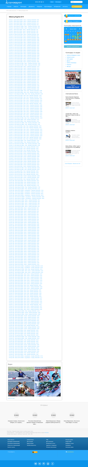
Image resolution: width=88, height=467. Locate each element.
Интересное (57, 6)
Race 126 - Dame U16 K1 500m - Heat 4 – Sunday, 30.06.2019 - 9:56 (24, 222)
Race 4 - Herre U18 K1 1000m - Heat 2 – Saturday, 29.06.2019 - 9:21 (24, 24)
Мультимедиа (48, 6)
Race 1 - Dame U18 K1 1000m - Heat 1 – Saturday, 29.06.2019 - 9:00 (24, 19)
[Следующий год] (80, 29)
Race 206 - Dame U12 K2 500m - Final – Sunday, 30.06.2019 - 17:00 (24, 352)
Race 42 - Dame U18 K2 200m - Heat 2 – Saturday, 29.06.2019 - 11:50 (24, 85)
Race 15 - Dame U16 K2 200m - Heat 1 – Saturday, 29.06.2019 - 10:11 (24, 42)
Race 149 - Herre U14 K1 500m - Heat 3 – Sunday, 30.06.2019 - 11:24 (24, 259)
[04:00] (47, 388)
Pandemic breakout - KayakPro (71, 131)
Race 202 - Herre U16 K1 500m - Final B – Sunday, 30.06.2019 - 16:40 (24, 346)
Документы (32, 6)
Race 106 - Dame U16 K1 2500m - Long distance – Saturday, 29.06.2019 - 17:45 (26, 190)
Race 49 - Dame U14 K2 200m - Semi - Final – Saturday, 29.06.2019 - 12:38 (25, 97)
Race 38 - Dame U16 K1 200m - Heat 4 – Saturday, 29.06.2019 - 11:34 (24, 79)
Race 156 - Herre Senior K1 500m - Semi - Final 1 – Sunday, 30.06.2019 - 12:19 (26, 270)
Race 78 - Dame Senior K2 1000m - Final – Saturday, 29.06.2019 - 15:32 (25, 143)
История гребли (69, 439)
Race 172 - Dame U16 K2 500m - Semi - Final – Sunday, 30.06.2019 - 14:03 (25, 296)
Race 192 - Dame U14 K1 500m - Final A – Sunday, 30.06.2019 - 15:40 (24, 328)
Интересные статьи (50, 443)
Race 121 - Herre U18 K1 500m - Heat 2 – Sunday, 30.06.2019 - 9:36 (24, 214)
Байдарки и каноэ (70, 443)
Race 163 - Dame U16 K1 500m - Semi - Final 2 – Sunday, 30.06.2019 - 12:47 (26, 282)
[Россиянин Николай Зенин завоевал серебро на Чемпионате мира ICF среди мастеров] (35, 415)
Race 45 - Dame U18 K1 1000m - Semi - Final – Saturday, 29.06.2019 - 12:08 (26, 90)
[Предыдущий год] (64, 29)
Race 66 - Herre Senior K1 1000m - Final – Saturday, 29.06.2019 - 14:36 (25, 124)
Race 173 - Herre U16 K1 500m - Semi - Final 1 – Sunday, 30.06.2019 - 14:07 (26, 298)
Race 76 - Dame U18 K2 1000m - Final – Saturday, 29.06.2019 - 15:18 (24, 140)
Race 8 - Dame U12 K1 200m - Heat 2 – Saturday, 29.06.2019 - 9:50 (24, 31)
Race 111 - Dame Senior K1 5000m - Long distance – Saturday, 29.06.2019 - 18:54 (27, 198)
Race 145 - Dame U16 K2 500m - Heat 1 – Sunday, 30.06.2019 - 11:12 (24, 253)
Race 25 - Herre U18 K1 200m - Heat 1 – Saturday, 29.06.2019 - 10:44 (24, 58)
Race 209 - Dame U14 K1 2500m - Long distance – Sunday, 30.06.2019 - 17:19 (26, 357)
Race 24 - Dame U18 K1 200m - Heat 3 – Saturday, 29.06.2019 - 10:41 (24, 56)
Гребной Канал (30, 439)
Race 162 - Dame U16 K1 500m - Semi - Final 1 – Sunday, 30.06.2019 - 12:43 (26, 280)
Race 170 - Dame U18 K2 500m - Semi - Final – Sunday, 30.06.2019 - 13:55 (25, 293)
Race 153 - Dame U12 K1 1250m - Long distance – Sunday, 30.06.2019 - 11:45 (26, 265)
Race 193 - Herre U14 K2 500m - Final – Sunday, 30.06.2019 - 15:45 (24, 330)
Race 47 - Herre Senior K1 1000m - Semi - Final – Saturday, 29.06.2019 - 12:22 (26, 93)
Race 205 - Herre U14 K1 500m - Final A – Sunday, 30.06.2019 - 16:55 (24, 351)
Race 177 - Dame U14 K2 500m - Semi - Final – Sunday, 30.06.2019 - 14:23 (25, 304)
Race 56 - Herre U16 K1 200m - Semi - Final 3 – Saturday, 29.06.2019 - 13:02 (26, 108)
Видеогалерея (30, 443)
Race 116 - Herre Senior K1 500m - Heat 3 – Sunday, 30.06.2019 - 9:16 (24, 206)
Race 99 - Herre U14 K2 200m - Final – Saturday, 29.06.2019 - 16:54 (24, 179)
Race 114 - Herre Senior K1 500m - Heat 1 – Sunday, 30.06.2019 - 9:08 (24, 203)
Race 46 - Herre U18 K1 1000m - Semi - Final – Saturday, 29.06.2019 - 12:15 (26, 92)
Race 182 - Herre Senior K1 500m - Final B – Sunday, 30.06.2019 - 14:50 (25, 312)
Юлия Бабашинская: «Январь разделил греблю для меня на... (53, 421)
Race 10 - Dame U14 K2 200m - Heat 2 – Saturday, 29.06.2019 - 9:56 (24, 34)
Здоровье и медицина (51, 445)
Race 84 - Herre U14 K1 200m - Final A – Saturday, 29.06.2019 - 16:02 (24, 153)
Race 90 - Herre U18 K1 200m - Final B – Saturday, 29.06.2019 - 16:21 (24, 163)
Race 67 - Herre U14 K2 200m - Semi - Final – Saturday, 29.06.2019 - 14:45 (25, 126)
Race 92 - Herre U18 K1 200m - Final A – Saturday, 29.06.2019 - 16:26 (24, 166)
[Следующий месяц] (79, 29)
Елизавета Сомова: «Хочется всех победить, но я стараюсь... (16, 421)
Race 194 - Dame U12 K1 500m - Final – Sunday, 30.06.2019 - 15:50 (24, 331)
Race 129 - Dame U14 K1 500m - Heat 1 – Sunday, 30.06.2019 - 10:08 (24, 227)
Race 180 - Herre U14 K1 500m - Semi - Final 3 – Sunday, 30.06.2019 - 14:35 (26, 309)
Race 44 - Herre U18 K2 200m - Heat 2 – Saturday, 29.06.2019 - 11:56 (24, 89)
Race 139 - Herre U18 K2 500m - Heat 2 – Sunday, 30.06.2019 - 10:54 (24, 243)
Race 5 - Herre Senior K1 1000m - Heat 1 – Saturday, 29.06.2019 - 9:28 (25, 26)
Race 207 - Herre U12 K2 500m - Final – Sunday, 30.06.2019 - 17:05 (24, 354)
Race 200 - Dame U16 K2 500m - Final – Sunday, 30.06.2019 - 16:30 (24, 343)
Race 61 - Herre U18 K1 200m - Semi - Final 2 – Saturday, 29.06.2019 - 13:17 (26, 116)
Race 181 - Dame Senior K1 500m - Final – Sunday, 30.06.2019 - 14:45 (24, 310)
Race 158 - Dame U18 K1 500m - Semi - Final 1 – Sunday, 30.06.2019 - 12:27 (26, 273)
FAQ (47, 439)
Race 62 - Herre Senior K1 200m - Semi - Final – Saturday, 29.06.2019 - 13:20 (26, 117)
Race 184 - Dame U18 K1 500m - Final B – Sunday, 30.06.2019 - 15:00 (24, 315)
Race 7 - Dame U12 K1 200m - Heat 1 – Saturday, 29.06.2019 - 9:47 (24, 29)
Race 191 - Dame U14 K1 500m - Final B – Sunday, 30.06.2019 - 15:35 (24, 327)
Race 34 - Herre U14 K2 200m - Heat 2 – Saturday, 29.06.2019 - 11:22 (24, 72)
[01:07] (21, 374)
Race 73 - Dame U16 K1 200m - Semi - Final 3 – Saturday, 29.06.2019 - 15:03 (26, 135)
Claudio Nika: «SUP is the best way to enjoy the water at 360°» (73, 115)
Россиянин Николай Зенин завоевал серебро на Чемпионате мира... (35, 422)
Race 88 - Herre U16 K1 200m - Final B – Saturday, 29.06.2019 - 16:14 (24, 159)
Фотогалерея (30, 441)
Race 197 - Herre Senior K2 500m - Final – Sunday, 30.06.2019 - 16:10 (24, 338)
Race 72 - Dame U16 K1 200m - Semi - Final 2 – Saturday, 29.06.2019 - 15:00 (26, 134)
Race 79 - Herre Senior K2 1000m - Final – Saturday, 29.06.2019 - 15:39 (25, 145)
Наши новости (11, 439)
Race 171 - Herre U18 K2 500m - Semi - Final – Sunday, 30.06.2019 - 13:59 (25, 294)
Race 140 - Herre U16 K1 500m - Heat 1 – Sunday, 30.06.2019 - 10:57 (24, 245)
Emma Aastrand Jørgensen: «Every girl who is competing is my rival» (72, 98)
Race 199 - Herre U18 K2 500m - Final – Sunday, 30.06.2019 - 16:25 (24, 341)
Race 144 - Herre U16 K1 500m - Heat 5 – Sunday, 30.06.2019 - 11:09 (24, 251)
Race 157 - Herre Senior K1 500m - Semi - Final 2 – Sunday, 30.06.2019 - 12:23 (26, 272)
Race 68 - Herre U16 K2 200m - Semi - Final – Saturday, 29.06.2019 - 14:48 (25, 127)
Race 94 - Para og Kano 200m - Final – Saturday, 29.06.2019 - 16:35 (24, 171)
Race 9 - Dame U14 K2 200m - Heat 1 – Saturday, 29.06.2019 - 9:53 (24, 32)
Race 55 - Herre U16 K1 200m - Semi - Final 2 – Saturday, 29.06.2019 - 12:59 (26, 106)
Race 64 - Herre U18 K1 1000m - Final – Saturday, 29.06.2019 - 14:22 (24, 121)
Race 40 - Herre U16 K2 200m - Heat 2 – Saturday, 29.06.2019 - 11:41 (24, 82)
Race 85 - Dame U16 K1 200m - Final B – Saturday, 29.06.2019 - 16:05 (24, 154)
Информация (77, 6)
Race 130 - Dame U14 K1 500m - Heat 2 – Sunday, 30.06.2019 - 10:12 (24, 228)
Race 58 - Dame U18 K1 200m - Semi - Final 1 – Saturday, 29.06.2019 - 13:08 (26, 111)
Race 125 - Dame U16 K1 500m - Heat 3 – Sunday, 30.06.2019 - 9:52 (24, 220)
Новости (16, 6)
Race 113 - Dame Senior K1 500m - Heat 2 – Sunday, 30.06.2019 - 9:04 (25, 201)
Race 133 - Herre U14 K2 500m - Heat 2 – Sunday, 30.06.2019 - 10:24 (24, 233)
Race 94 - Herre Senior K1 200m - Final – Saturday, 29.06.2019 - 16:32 (24, 169)
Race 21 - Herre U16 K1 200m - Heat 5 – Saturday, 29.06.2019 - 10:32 (24, 52)
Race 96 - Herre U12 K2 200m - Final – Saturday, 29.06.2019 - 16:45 (24, 174)
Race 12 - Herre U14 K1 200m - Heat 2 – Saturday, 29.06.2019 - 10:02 (24, 37)
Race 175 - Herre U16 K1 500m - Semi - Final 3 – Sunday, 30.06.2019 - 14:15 (26, 301)
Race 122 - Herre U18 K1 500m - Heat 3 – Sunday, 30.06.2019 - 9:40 (24, 216)
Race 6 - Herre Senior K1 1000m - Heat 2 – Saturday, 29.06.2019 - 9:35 (25, 27)
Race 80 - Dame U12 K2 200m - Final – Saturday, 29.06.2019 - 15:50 (24, 146)
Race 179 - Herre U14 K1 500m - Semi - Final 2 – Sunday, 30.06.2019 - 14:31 (26, 307)
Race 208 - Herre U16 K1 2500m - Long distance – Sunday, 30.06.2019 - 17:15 (26, 355)
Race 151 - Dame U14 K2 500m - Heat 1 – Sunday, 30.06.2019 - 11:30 (24, 262)
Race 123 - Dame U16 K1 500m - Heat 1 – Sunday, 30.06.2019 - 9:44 (24, 217)
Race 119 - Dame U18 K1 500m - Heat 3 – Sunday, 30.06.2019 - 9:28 (24, 211)
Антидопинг (68, 445)
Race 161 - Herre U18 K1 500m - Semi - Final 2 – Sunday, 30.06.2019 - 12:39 (26, 278)
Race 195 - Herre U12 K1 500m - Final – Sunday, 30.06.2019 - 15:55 (24, 333)
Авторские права (69, 447)
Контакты (65, 6)
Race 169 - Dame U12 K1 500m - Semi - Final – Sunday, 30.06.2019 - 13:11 (25, 291)
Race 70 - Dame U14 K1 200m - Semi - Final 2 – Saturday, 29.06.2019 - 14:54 (26, 130)
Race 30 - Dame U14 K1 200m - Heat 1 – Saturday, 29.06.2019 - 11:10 (24, 66)
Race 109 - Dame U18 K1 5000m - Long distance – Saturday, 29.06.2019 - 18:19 (26, 195)
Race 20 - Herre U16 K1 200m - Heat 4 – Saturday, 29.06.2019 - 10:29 (24, 50)
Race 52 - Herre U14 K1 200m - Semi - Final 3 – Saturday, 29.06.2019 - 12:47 (26, 101)
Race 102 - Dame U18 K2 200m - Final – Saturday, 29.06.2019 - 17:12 (24, 183)
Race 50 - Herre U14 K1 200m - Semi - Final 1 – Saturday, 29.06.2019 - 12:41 (26, 98)
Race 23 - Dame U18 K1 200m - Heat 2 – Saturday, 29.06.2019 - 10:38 (24, 55)
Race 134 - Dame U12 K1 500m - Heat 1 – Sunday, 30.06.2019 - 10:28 (24, 235)
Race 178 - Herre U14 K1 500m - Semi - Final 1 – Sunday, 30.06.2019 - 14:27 (26, 306)
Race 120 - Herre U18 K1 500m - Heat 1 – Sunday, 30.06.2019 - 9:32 (24, 212)
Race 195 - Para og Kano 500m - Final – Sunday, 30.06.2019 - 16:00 (24, 335)
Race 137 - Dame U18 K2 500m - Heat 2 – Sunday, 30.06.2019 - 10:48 (24, 240)
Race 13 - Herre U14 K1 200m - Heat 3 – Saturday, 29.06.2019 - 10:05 (24, 39)
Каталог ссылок (11, 447)
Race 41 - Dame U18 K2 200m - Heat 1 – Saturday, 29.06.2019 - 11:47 (24, 84)
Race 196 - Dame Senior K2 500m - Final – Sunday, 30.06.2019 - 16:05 (24, 336)
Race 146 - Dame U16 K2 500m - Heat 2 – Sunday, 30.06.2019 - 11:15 (24, 254)
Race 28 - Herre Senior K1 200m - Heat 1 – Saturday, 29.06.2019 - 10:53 (25, 63)
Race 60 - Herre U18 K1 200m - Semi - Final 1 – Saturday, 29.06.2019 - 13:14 (26, 114)
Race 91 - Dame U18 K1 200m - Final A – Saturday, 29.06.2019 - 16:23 (24, 164)
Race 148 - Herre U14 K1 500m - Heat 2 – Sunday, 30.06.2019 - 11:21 (24, 257)
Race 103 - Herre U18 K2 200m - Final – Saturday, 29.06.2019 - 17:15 (24, 185)
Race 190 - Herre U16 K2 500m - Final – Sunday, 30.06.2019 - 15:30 (24, 325)
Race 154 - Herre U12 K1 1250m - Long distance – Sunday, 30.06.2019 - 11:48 (26, 267)
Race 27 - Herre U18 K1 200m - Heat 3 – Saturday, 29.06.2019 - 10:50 (24, 61)
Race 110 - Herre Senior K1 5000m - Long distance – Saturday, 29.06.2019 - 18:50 (27, 196)
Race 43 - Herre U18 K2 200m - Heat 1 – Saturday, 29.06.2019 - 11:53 (24, 87)
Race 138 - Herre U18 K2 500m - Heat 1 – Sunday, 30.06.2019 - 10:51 (24, 241)
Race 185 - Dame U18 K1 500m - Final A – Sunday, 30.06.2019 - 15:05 (24, 317)
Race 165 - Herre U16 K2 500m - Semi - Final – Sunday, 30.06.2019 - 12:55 (25, 285)
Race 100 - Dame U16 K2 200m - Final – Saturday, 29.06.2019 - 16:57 (24, 180)
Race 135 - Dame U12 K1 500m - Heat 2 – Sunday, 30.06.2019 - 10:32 (24, 236)
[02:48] (21, 388)
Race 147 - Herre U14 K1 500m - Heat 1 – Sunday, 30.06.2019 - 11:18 (24, 256)
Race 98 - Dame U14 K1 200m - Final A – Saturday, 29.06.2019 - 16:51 (24, 177)
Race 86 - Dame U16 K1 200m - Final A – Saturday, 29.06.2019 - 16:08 (24, 156)
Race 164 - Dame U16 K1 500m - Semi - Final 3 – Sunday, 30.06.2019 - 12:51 (26, 283)
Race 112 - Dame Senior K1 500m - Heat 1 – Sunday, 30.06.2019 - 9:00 (25, 200)
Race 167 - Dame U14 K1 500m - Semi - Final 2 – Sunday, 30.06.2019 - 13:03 (26, 288)
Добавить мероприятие (73, 46)
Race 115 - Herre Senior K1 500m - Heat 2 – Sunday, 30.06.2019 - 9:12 (24, 204)
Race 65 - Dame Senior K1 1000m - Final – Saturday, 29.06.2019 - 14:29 (25, 122)
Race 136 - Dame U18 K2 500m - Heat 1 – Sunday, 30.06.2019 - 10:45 (24, 238)
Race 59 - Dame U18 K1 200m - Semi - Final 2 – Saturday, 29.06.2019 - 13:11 (26, 113)
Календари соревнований (13, 441)
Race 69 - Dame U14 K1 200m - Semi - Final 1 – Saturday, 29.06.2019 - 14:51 (26, 129)
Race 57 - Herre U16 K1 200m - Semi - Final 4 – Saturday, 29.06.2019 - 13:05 (26, 109)
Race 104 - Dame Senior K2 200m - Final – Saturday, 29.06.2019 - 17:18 (25, 187)
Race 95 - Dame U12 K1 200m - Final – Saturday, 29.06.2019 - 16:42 (24, 172)
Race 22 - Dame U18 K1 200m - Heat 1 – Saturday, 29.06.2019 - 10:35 (24, 53)
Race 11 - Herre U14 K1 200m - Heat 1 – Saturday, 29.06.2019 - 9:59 (24, 35)
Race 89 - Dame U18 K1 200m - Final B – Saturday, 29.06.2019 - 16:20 (24, 161)
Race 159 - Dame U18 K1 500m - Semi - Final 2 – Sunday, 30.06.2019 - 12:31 (26, 275)
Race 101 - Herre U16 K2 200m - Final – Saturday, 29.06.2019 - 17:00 (24, 182)
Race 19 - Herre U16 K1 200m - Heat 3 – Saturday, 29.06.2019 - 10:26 (24, 48)
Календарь (23, 6)
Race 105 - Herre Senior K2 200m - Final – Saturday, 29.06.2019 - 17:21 (25, 188)
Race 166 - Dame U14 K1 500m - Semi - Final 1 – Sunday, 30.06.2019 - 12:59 (26, 286)
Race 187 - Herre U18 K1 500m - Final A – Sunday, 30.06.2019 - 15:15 (24, 320)
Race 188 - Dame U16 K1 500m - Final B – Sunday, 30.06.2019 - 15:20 (24, 322)
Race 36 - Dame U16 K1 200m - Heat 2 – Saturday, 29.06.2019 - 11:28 (24, 76)
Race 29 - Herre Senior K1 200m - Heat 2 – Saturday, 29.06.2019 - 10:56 (25, 64)
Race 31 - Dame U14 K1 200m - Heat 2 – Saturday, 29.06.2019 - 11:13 (24, 68)
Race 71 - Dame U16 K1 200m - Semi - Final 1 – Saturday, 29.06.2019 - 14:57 (26, 132)
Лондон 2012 (68, 441)
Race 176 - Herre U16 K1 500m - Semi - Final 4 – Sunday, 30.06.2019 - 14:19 (26, 302)
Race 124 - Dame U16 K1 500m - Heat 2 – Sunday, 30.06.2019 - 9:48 (24, 219)
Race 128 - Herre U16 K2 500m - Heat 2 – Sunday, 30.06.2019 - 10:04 (24, 225)
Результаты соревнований (74, 15)
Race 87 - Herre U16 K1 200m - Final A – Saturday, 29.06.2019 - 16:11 (24, 158)
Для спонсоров (49, 441)
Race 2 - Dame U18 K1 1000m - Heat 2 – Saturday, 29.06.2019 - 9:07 (24, 21)
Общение (39, 6)
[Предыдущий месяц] (66, 29)
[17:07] (47, 374)
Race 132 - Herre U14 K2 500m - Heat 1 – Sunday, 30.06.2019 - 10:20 (24, 232)
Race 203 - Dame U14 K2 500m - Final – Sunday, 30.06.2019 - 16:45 (24, 347)
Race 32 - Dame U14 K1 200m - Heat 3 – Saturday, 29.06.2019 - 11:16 (24, 69)
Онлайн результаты (31, 445)
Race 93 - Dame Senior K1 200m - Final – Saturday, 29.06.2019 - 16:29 (24, 167)
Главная (9, 6)
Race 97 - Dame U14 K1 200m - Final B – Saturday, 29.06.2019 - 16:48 (24, 175)
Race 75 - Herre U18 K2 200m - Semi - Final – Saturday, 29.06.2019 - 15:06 (25, 138)
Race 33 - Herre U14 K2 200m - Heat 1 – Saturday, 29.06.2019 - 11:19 (24, 71)
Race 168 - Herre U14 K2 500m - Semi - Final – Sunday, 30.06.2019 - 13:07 (25, 290)
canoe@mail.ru (70, 451)
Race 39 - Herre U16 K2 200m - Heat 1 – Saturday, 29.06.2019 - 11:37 (24, 80)
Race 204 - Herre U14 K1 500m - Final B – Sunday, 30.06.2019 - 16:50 (24, 349)
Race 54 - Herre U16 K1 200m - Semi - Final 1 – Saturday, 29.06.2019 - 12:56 (26, 105)
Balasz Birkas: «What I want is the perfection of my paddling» (73, 146)
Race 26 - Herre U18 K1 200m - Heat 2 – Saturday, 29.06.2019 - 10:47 (24, 60)
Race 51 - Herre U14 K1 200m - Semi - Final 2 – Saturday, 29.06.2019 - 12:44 (26, 100)
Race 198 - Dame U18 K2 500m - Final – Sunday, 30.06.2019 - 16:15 (24, 339)
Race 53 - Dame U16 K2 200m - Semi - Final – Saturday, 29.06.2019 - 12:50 (25, 103)
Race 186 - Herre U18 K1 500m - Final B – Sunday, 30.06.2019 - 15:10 (24, 319)
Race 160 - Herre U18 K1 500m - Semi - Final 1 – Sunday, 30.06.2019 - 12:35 (26, 277)
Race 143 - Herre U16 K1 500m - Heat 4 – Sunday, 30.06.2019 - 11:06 (24, 249)
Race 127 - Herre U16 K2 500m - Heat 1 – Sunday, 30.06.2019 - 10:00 (24, 224)
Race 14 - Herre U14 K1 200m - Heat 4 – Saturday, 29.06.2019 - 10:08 (24, 40)
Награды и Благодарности (74, 21)
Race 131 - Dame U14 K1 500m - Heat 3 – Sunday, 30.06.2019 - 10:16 (24, 230)
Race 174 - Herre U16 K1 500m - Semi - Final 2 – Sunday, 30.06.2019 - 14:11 (26, 299)
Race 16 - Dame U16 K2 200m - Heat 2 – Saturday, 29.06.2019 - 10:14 (24, 44)
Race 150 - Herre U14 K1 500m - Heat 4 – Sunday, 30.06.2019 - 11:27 (24, 261)
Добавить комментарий (70, 107)
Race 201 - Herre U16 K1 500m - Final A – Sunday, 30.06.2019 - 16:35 (24, 344)
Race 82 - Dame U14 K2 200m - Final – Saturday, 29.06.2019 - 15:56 (24, 150)
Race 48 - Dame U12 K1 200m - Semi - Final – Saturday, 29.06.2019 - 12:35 (25, 95)
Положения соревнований (14, 443)
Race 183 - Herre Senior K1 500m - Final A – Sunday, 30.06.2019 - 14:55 (25, 314)
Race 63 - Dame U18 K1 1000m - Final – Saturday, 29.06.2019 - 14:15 (24, 119)
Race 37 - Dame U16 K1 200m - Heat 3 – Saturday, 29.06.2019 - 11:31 (24, 77)
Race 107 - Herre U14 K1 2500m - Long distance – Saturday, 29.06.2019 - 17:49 (26, 191)
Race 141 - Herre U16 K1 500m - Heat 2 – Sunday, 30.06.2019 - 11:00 (24, 246)
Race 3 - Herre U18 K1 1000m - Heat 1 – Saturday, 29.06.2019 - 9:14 (24, 23)
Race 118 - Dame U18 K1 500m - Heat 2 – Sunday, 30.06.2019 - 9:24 (24, 209)
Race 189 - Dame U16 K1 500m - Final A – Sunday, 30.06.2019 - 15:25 (24, 323)
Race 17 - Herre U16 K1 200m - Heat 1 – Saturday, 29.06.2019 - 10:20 (24, 45)
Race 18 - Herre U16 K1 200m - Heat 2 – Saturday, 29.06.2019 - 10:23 (24, 47)
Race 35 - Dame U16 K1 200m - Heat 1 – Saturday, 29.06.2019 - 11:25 (24, 74)
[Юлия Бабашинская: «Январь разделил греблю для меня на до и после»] (53, 415)
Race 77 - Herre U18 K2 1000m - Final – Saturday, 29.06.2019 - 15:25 (24, 142)
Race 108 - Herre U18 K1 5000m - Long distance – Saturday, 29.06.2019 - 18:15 (26, 193)
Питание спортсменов (51, 447)
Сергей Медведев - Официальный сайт (72, 163)
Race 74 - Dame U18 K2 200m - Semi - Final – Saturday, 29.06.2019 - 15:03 (25, 137)
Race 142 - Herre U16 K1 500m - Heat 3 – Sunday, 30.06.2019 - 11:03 (24, 248)
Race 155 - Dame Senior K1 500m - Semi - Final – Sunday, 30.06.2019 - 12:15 (26, 269)
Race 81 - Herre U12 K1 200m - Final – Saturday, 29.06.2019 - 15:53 (24, 148)
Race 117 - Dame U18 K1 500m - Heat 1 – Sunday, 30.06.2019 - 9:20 (24, 208)
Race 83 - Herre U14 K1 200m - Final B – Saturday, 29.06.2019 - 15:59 (24, 151)
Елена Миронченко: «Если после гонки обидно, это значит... (72, 421)
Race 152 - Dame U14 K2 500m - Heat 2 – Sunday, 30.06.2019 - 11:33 (24, 264)
